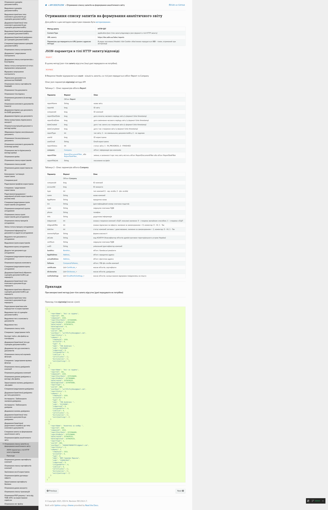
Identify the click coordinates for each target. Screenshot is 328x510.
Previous (53, 491)
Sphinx (57, 505)
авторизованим (103, 22)
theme (71, 505)
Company (68, 150)
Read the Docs (91, 505)
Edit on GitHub (178, 5)
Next (179, 491)
